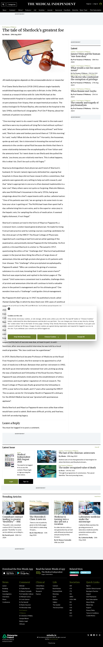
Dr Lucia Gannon (24, 599)
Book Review (74, 75)
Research (39, 591)
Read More (98, 496)
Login (11, 481)
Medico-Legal (23, 621)
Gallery (55, 602)
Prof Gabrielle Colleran (26, 594)
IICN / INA (73, 599)
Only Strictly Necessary (22, 337)
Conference (6, 602)
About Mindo (90, 602)
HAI (71, 613)
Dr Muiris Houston (25, 605)
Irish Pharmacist (91, 597)
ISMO (71, 597)
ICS (71, 605)
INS (71, 610)
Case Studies (40, 588)
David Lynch (9, 535)
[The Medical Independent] (51, 4)
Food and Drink (57, 591)
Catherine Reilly (87, 537)
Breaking (5, 588)
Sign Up (25, 481)
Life (80, 75)
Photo (4, 599)
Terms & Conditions (92, 613)
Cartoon (55, 586)
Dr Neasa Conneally (60, 501)
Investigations (7, 594)
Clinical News (40, 586)
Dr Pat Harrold (23, 602)
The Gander (56, 605)
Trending (18, 501)
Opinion (73, 52)
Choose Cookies (50, 337)
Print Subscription (92, 599)
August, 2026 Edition (47, 574)
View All (97, 447)
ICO (71, 616)
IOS (71, 607)
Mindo (7, 34)
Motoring (32, 501)
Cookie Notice (90, 615)
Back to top (52, 643)
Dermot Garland (53, 639)
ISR (71, 586)
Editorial (21, 586)
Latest (12, 501)
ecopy (19, 452)
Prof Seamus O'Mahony (9, 27)
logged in (18, 427)
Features (81, 501)
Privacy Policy (90, 610)
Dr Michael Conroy (25, 597)
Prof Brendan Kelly (25, 607)
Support (88, 607)
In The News (6, 501)
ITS (71, 591)
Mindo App (89, 605)
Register (88, 4)
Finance (55, 599)
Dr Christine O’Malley (26, 616)
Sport (54, 597)
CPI (71, 588)
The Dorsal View (58, 607)
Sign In (88, 586)
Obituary (22, 624)
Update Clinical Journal (93, 588)
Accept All (80, 337)
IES (71, 602)
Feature (38, 594)
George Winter (24, 618)
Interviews (5, 597)
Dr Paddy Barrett (24, 588)
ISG (71, 594)
